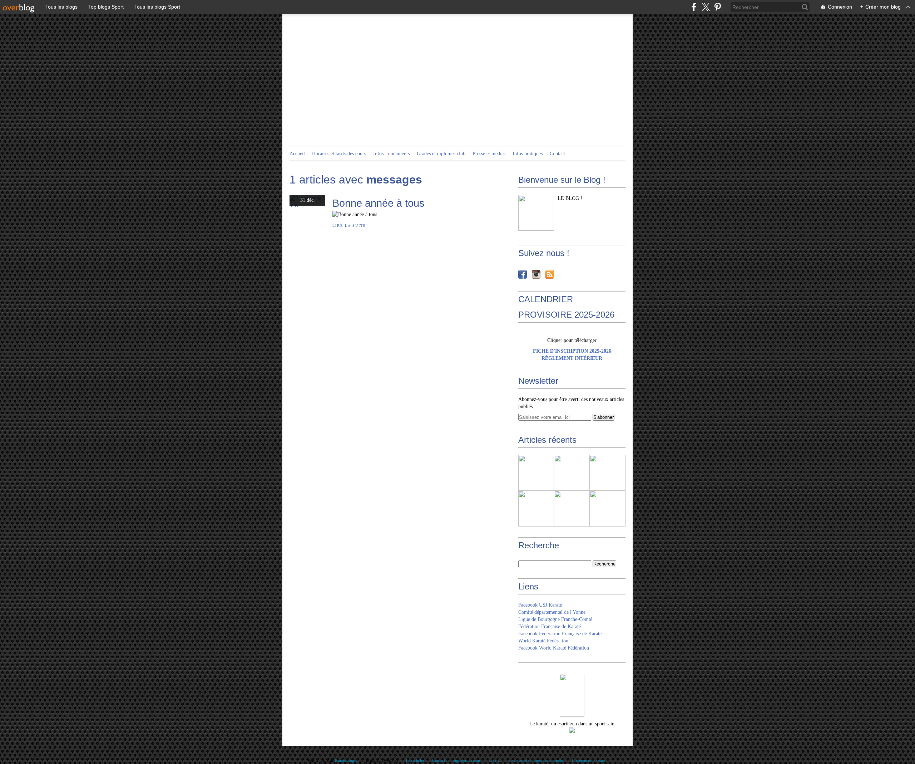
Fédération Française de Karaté (549, 626)
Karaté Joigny (346, 760)
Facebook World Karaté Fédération (553, 648)
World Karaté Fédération (543, 640)
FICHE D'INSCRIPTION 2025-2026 (572, 351)
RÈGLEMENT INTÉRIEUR (571, 358)
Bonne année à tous (378, 203)
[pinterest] (717, 7)
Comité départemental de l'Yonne (551, 612)
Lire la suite (349, 225)
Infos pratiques (528, 153)
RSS (549, 274)
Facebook (522, 274)
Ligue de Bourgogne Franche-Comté (555, 619)
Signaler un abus (467, 760)
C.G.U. (495, 760)
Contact (557, 153)
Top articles (415, 760)
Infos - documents (391, 153)
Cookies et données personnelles (536, 760)
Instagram (536, 274)
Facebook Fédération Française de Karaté (560, 633)
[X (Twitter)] (705, 7)
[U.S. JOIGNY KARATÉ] (536, 213)
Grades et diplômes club (441, 153)
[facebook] (693, 7)
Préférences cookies (588, 760)
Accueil (297, 153)
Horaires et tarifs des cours (339, 153)
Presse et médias (489, 153)
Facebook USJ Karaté (540, 605)
